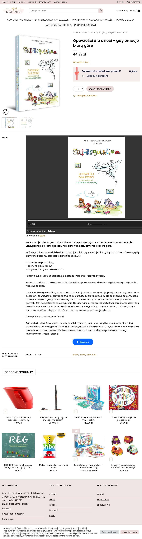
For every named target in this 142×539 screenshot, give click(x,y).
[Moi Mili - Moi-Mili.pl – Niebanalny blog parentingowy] (13, 10)
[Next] (64, 73)
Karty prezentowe (84, 25)
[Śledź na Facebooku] (117, 2)
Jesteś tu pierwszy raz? (39, 2)
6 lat (94, 354)
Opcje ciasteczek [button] (109, 532)
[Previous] (6, 73)
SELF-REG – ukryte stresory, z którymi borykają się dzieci (18, 466)
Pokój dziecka (125, 19)
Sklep (12, 2)
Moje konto (103, 499)
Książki (109, 19)
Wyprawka (79, 19)
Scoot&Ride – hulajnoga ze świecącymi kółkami (53, 418)
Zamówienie (103, 504)
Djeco (52, 504)
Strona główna (81, 33)
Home (4, 2)
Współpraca (60, 2)
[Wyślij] (101, 10)
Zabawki (64, 19)
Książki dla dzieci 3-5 (117, 33)
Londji (52, 499)
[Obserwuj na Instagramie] (120, 2)
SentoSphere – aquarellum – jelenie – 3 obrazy (88, 466)
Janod (52, 494)
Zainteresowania (45, 19)
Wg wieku (25, 19)
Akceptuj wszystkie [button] (129, 532)
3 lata (75, 354)
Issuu (42, 235)
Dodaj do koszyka (100, 88)
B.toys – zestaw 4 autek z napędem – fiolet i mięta (123, 466)
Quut (52, 515)
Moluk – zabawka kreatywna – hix (53, 466)
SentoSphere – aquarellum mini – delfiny (88, 418)
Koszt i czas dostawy (13, 513)
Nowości (12, 19)
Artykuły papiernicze (59, 25)
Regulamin (7, 519)
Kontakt (6, 508)
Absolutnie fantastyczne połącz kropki (123, 418)
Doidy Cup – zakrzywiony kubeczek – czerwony (18, 418)
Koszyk (100, 494)
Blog (21, 2)
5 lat (88, 354)
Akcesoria (95, 19)
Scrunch (53, 510)
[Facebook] (83, 342)
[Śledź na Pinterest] (123, 2)
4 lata (82, 354)
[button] (133, 2)
